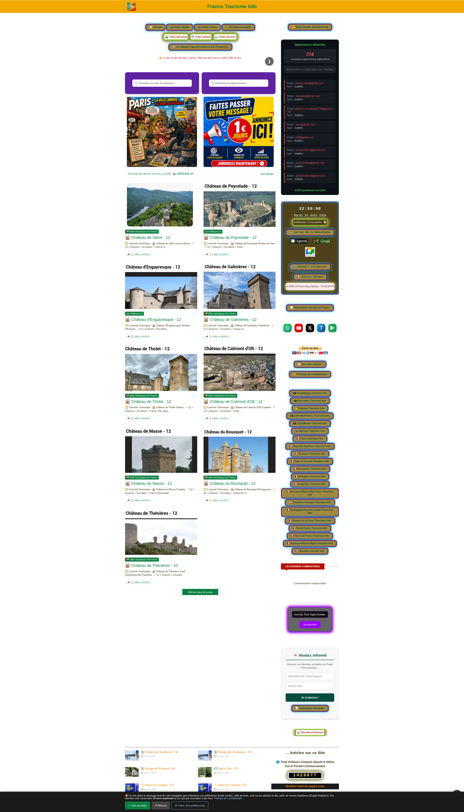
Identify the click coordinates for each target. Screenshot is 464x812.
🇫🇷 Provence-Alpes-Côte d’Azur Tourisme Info (310, 493)
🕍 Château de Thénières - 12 (151, 565)
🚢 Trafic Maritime (176, 36)
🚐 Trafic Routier (225, 36)
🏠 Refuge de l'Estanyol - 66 (158, 768)
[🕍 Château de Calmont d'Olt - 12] (240, 368)
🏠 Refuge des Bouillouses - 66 (159, 752)
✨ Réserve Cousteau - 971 (157, 784)
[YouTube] (299, 328)
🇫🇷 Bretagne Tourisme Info (310, 476)
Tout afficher (267, 173)
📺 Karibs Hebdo (179, 27)
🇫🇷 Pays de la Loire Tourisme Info (310, 461)
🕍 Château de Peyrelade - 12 (230, 237)
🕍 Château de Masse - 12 (148, 483)
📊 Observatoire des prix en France (310, 307)
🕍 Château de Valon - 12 (147, 237)
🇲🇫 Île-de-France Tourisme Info (310, 528)
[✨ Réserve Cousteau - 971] (132, 788)
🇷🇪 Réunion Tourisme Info (310, 431)
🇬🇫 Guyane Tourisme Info (310, 408)
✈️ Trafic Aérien (201, 36)
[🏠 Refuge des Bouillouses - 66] (132, 755)
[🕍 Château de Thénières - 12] (161, 532)
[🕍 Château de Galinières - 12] (240, 286)
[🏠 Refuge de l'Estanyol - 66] (132, 772)
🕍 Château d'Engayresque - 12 (153, 319)
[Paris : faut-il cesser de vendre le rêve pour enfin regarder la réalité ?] (162, 132)
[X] (310, 328)
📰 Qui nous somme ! (310, 364)
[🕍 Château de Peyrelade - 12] (240, 204)
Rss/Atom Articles (312, 732)
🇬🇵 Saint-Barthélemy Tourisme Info (310, 416)
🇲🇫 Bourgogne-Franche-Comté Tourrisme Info (310, 511)
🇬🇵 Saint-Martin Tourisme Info (310, 423)
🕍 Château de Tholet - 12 (148, 401)
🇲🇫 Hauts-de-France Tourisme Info (310, 536)
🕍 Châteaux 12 (213, 231)
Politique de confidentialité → (229, 798)
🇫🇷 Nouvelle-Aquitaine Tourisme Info (310, 446)
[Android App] (332, 328)
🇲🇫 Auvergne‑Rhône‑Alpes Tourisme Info (310, 543)
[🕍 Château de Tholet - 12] (161, 368)
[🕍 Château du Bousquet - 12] (240, 450)
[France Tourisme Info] (131, 6)
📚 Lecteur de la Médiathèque (310, 232)
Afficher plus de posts (200, 592)
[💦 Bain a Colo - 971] (205, 772)
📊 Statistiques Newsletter (310, 708)
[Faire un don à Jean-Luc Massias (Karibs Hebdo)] (310, 353)
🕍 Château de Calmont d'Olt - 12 (233, 401)
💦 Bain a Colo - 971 (226, 768)
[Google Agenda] (299, 242)
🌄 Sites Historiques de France (142, 231)
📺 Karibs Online (207, 27)
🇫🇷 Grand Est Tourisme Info (310, 484)
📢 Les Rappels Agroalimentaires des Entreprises (200, 47)
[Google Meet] (310, 255)
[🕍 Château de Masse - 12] (161, 450)
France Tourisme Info (232, 6)
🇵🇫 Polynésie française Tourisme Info (310, 502)
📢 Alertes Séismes (310, 277)
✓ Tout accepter (137, 805)
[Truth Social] (321, 328)
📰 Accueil (155, 27)
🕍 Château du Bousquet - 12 (229, 483)
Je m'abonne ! (310, 697)
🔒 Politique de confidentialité (310, 374)
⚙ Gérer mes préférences (190, 805)
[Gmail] (321, 242)
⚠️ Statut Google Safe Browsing (310, 27)
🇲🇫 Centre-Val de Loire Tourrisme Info (310, 520)
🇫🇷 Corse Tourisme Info (310, 438)
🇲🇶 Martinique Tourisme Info (310, 400)
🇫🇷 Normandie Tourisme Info (310, 469)
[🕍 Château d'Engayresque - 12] (161, 286)
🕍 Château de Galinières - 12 (230, 319)
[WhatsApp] (287, 328)
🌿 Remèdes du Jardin (238, 27)
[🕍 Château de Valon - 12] (161, 204)
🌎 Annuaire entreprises (310, 266)
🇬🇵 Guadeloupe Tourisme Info (310, 393)
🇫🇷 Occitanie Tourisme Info (310, 453)
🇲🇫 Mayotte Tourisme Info (310, 551)
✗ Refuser (161, 805)
